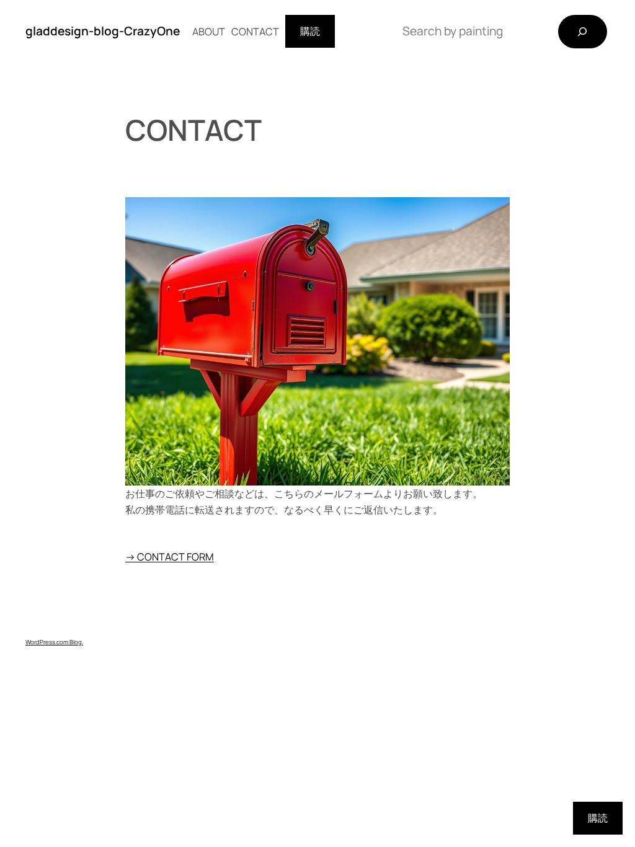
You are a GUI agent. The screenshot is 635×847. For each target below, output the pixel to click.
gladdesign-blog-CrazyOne (102, 31)
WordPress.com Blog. (54, 642)
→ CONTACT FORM (169, 557)
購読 (310, 31)
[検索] (582, 31)
